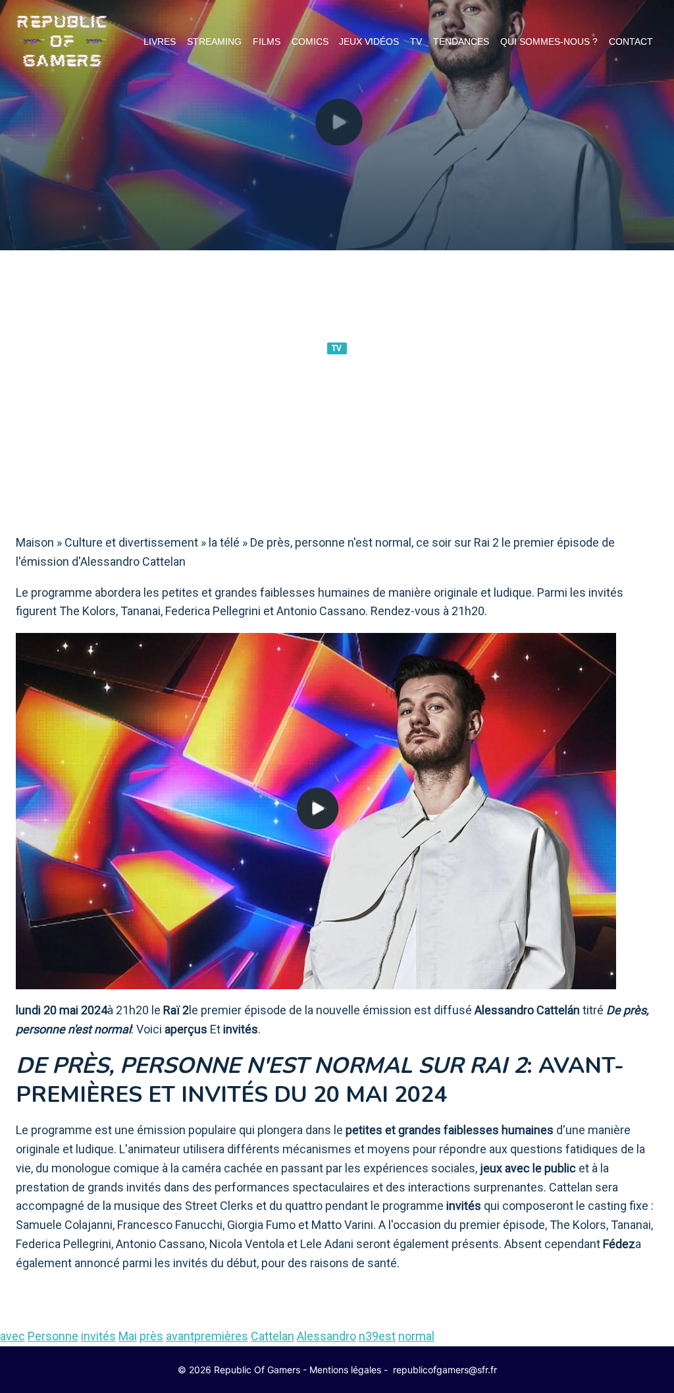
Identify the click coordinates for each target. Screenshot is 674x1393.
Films (266, 41)
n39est (377, 1336)
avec (12, 1336)
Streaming (214, 41)
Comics (310, 41)
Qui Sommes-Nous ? (549, 41)
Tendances (461, 41)
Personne (53, 1336)
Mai (127, 1336)
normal (416, 1336)
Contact (631, 41)
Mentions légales (345, 1369)
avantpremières (207, 1336)
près (151, 1336)
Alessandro (326, 1336)
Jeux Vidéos (369, 41)
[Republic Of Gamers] (62, 41)
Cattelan (272, 1336)
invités (98, 1336)
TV (416, 41)
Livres (159, 41)
